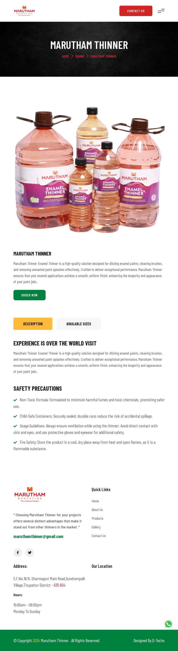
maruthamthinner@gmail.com (38, 536)
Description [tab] (33, 323)
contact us (136, 11)
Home (65, 56)
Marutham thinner (55, 640)
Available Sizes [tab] (78, 323)
